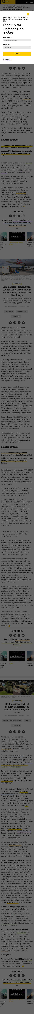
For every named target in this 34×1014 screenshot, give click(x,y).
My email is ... (7, 37)
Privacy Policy (7, 59)
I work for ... (7, 44)
